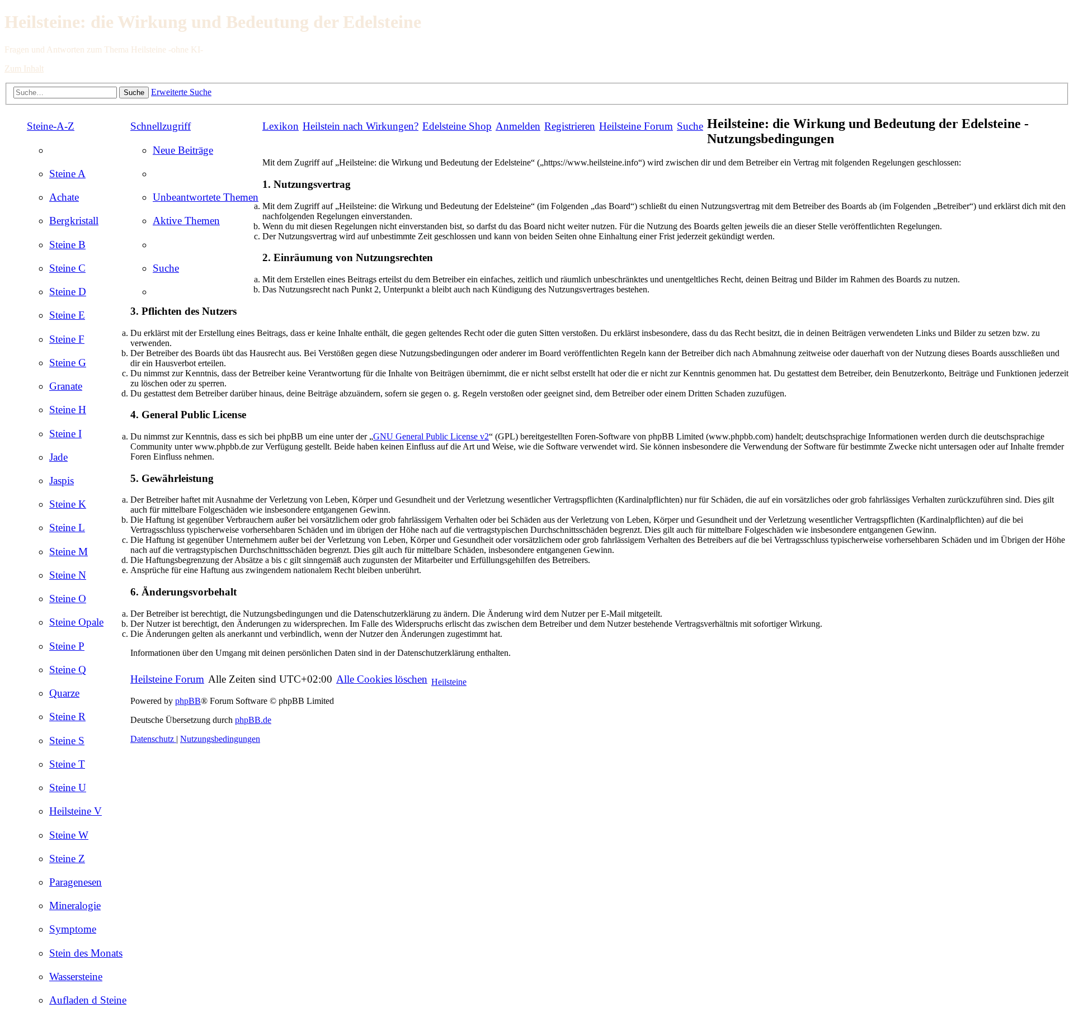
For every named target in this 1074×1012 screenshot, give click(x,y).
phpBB (188, 701)
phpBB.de (253, 720)
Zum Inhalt (24, 68)
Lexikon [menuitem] (280, 126)
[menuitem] (67, 173)
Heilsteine (449, 682)
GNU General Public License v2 (431, 436)
